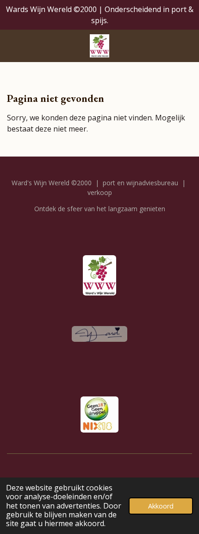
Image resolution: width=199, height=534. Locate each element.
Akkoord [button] (161, 506)
